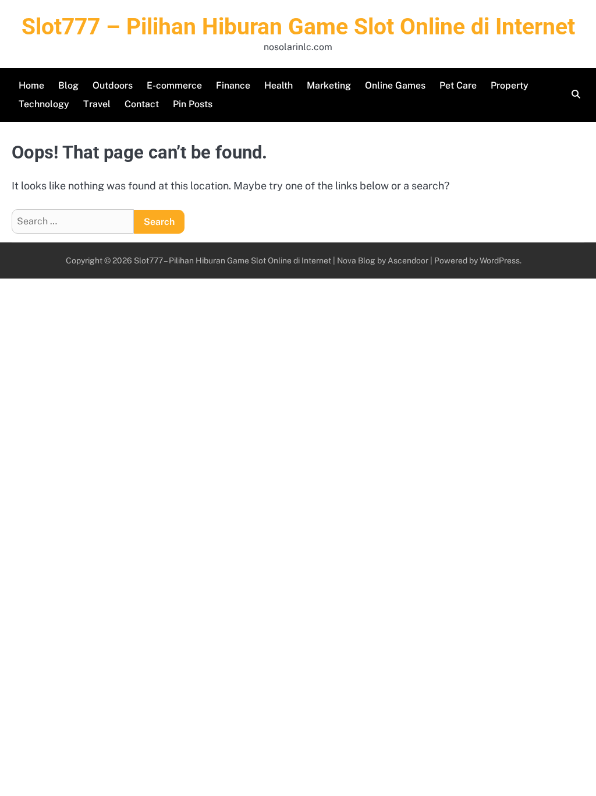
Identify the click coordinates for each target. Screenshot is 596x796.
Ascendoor (408, 260)
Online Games (395, 85)
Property (509, 85)
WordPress (500, 260)
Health (278, 85)
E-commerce (174, 85)
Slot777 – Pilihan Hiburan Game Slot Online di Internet (298, 26)
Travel (97, 104)
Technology (44, 104)
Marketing (329, 85)
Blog (68, 85)
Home (31, 85)
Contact (142, 104)
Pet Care (458, 85)
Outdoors (113, 85)
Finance (233, 85)
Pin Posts (192, 104)
